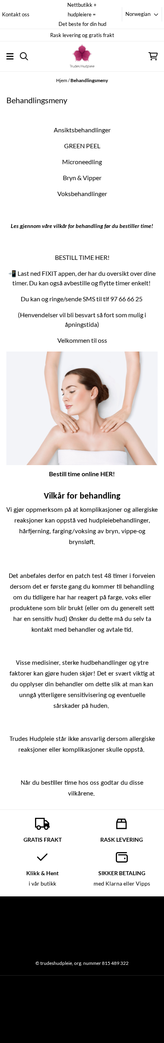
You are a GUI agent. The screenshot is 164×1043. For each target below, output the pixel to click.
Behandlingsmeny (89, 80)
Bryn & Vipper (82, 177)
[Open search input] (24, 56)
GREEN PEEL (82, 145)
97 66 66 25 (126, 298)
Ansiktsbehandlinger (82, 130)
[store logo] (82, 56)
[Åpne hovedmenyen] (10, 56)
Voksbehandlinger (82, 193)
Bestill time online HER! (82, 473)
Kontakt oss (15, 14)
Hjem (62, 80)
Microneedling (82, 161)
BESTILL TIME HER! (82, 257)
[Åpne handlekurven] (153, 56)
